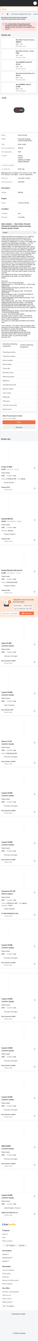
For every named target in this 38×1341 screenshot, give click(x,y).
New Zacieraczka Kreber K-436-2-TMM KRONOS (26, 73)
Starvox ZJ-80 (6, 741)
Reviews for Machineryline (10, 1280)
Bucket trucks (7, 409)
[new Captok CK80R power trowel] (19, 780)
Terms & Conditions (8, 1270)
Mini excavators (8, 360)
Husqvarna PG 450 (8, 891)
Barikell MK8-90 (7, 519)
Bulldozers (6, 380)
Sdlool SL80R (6, 643)
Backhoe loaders (8, 389)
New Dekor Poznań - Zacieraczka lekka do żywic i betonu (26, 51)
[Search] (35, 9)
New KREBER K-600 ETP (24, 62)
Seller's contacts (7, 1241)
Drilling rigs (6, 397)
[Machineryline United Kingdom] (13, 3)
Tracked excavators (9, 356)
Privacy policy (6, 1273)
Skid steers (6, 401)
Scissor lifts (6, 368)
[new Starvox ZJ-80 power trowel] (19, 728)
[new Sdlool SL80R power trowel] (19, 630)
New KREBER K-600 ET (23, 84)
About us (5, 1234)
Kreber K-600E (6, 467)
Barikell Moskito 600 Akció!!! (11, 570)
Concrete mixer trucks (10, 405)
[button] (35, 3)
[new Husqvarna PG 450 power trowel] (19, 878)
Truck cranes (7, 393)
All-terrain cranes (8, 372)
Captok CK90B (6, 692)
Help (3, 1237)
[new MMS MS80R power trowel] (19, 1133)
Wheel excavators (8, 376)
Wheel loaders (7, 364)
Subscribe (27, 613)
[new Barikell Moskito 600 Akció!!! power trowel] (19, 557)
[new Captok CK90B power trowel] (19, 829)
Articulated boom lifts (9, 385)
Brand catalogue (7, 1283)
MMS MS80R (6, 1146)
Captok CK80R (6, 793)
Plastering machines (9, 352)
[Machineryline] (7, 14)
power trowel (22, 144)
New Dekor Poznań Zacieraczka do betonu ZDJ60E (26, 40)
